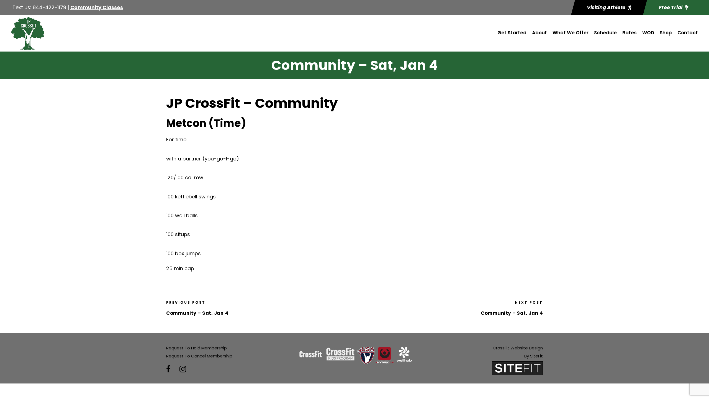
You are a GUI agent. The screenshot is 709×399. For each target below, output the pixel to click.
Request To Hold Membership (196, 348)
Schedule (605, 32)
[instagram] (182, 369)
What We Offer (571, 32)
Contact (687, 32)
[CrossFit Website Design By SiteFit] (517, 368)
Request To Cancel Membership (199, 356)
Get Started (511, 32)
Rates (629, 32)
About (539, 32)
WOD (648, 32)
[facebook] (168, 369)
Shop (666, 32)
